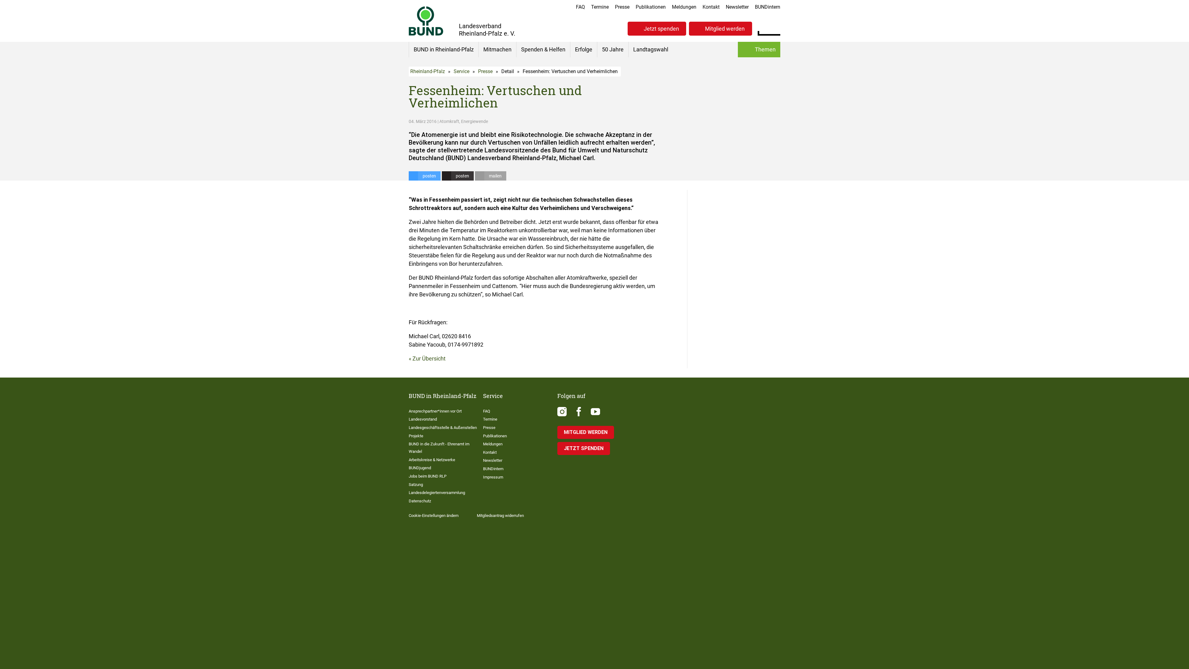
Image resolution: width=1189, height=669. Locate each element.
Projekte (416, 436)
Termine (600, 7)
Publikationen (651, 7)
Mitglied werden (725, 28)
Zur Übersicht (429, 358)
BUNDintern (767, 7)
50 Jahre (613, 49)
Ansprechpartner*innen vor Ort (435, 411)
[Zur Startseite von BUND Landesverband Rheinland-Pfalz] (426, 21)
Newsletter (737, 7)
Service (461, 71)
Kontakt (711, 7)
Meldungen (684, 7)
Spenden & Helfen (543, 49)
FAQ (580, 7)
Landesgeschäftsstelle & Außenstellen (443, 427)
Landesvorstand (423, 419)
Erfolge (583, 49)
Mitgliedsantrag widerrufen (500, 515)
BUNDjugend (420, 468)
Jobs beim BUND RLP (427, 476)
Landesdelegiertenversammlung (437, 492)
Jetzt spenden (661, 28)
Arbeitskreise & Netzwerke (432, 459)
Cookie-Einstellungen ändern (434, 515)
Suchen (775, 28)
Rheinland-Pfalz (427, 71)
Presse (622, 7)
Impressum (493, 477)
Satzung (416, 484)
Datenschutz (420, 501)
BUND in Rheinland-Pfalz (444, 49)
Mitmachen (497, 49)
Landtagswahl (650, 49)
